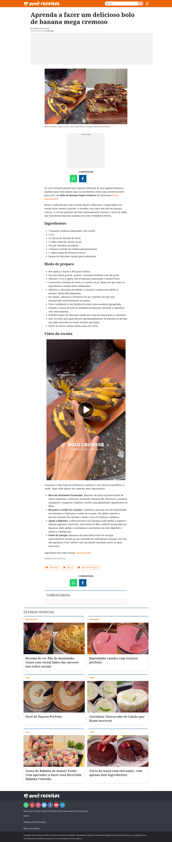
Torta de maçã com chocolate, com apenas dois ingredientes (115, 773)
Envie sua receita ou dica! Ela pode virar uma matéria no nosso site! (56, 811)
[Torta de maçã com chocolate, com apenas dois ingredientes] (117, 751)
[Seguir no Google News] (32, 805)
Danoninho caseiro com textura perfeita (113, 660)
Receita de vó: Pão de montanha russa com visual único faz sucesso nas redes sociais (52, 662)
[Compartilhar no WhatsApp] (73, 178)
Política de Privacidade (35, 822)
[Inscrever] (56, 805)
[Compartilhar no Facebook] (82, 178)
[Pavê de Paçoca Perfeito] (54, 697)
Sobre (26, 815)
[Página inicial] (55, 3)
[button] (147, 3)
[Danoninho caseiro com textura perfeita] (117, 638)
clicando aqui (83, 552)
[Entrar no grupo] (26, 805)
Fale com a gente (32, 828)
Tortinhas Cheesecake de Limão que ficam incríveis (116, 719)
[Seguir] (38, 805)
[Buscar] (140, 4)
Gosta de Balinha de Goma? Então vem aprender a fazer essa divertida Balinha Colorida (53, 775)
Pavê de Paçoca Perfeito (44, 717)
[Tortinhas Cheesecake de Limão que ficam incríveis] (117, 697)
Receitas (50, 31)
